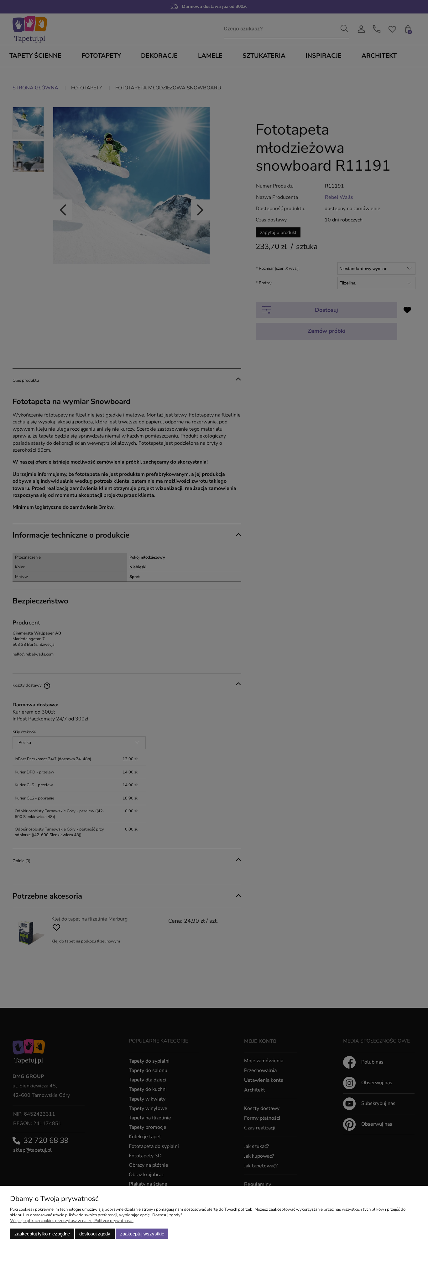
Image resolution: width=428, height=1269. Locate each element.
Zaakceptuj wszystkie (142, 1233)
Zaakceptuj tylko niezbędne (42, 1233)
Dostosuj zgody (94, 1233)
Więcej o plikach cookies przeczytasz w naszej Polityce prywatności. (71, 1221)
